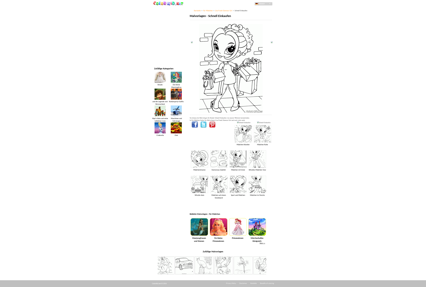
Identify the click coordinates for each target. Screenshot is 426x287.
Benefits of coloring (267, 283)
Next (268, 266)
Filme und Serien (160, 54)
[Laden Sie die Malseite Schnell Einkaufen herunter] (263, 122)
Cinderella (160, 135)
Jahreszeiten (159, 36)
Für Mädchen (159, 31)
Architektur (158, 18)
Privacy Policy (231, 283)
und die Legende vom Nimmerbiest (160, 103)
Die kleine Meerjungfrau (176, 86)
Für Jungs (157, 40)
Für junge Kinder (160, 45)
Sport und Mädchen (238, 195)
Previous (156, 266)
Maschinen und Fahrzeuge (164, 9)
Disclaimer (243, 283)
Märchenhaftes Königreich (257, 239)
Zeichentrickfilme (160, 27)
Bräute (160, 85)
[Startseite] (168, 3)
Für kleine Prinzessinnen (218, 239)
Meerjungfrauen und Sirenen (199, 239)
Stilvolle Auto (199, 195)
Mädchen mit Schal (238, 170)
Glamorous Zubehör (219, 170)
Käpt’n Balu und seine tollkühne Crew (160, 120)
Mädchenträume (199, 170)
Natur (156, 59)
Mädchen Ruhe (262, 145)
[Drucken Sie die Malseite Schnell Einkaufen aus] (243, 122)
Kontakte (253, 283)
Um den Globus (159, 13)
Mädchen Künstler (243, 145)
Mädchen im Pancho (257, 195)
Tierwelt (157, 22)
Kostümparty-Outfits (176, 102)
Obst (176, 135)
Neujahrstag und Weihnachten (165, 50)
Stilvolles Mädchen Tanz (257, 170)
